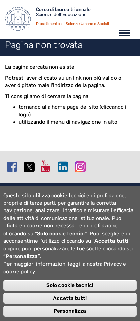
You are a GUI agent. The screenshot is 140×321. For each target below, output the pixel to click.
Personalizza (70, 311)
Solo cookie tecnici (69, 285)
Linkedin (64, 166)
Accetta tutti (70, 298)
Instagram (81, 166)
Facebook (13, 166)
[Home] (20, 20)
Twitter (30, 167)
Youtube (47, 166)
